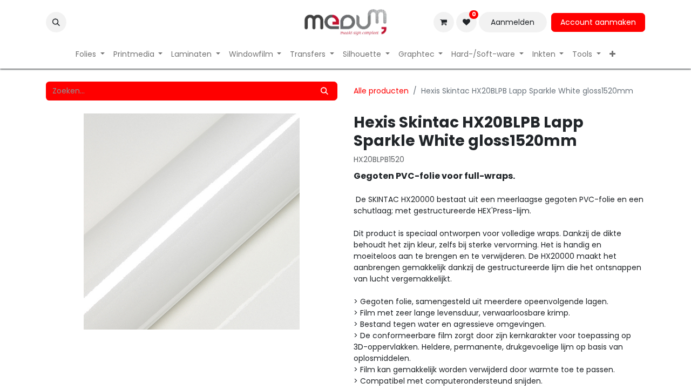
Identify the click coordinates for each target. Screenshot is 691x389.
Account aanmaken (598, 22)
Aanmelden (512, 22)
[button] (56, 22)
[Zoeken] (324, 91)
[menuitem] (90, 54)
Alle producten (381, 90)
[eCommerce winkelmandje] (443, 22)
